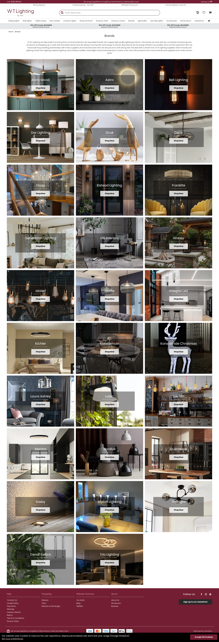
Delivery (45, 600)
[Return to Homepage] (24, 13)
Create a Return (14, 612)
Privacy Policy (13, 621)
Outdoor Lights (69, 20)
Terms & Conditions (15, 618)
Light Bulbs (142, 20)
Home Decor (185, 20)
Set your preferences (12, 638)
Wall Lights (27, 20)
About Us (115, 600)
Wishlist (79, 606)
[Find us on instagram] (205, 594)
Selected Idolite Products (41, 26)
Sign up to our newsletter (195, 602)
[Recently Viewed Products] (197, 12)
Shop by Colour (118, 20)
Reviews (114, 606)
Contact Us (12, 600)
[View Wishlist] (204, 12)
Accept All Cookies (204, 637)
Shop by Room (86, 20)
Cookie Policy (13, 603)
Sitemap (10, 609)
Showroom (116, 603)
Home (11, 32)
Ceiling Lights (13, 20)
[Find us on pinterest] (210, 594)
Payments (11, 606)
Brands (131, 20)
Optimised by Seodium (202, 631)
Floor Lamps (55, 20)
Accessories (171, 20)
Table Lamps (40, 20)
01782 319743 (16, 2)
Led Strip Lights (156, 20)
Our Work (80, 600)
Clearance (199, 20)
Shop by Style (102, 20)
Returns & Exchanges (51, 606)
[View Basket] (209, 12)
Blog (78, 603)
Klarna (9, 615)
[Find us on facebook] (201, 594)
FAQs (44, 603)
